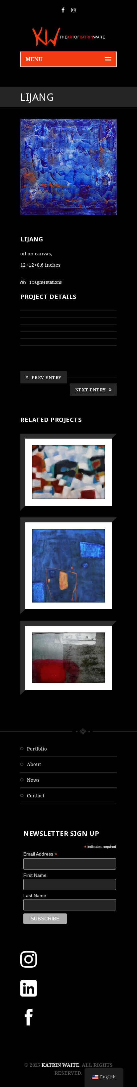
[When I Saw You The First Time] (59, 640)
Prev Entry (47, 377)
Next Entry (90, 390)
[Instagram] (73, 10)
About (34, 764)
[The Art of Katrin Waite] (68, 37)
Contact (35, 795)
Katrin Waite (60, 1065)
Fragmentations (46, 282)
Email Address (40, 854)
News (33, 780)
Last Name (34, 895)
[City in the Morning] (59, 455)
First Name (35, 875)
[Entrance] (59, 548)
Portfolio (37, 749)
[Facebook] (63, 10)
